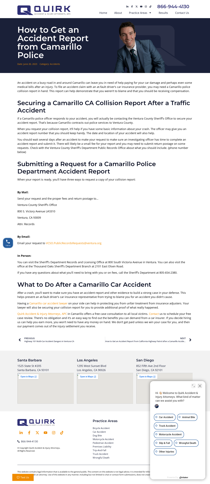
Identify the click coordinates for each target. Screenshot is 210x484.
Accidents (55, 64)
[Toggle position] (193, 385)
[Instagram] (145, 6)
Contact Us (182, 13)
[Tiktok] (150, 6)
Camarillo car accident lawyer (48, 303)
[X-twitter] (136, 6)
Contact (154, 314)
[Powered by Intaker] (183, 477)
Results (163, 13)
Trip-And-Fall (99, 450)
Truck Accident (100, 453)
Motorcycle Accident (103, 439)
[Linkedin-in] (127, 6)
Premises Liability (102, 446)
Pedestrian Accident (103, 442)
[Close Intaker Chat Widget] (199, 385)
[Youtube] (141, 6)
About (118, 13)
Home (103, 13)
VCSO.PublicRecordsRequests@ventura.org (73, 243)
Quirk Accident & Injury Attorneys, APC (42, 314)
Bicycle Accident (101, 428)
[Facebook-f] (132, 6)
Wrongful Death (101, 457)
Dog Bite (97, 435)
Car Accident (99, 431)
